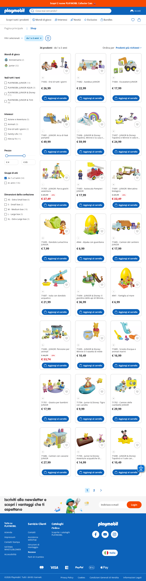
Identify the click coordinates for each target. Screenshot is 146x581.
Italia (112, 552)
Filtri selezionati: (12, 38)
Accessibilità (10, 554)
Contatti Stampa (12, 542)
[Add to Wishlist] (66, 71)
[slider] (6, 155)
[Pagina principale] (14, 11)
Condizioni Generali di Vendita (104, 577)
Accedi (137, 10)
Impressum (9, 537)
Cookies (81, 577)
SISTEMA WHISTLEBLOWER (12, 548)
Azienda (8, 532)
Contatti (32, 532)
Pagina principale (14, 28)
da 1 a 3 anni (32, 38)
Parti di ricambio (36, 557)
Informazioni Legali (132, 577)
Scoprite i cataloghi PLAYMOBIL (61, 533)
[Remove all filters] (48, 38)
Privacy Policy (67, 577)
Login (134, 504)
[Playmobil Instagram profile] (114, 534)
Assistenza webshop (33, 538)
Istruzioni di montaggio (33, 546)
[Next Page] (101, 490)
